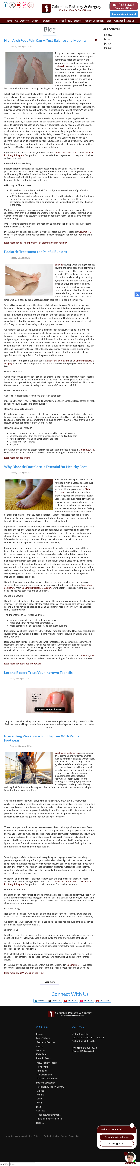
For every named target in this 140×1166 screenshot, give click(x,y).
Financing (42, 1070)
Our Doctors (22, 20)
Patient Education (94, 20)
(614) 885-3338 (123, 5)
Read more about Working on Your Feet (24, 972)
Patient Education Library (50, 1086)
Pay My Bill (42, 1066)
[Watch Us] (18, 7)
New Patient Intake (47, 1062)
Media (40, 1094)
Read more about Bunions (17, 457)
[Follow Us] (12, 7)
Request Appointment (123, 14)
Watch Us (72, 1001)
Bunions (59, 264)
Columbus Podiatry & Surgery (36, 587)
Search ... (4, 1163)
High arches (61, 66)
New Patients (74, 20)
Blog (109, 20)
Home (9, 20)
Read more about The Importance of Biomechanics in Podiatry (36, 242)
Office (35, 20)
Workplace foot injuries (67, 752)
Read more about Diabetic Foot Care (22, 663)
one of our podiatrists (66, 152)
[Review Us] (31, 7)
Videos (40, 1090)
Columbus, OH (85, 231)
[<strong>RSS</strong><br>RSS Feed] (96, 39)
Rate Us (130, 20)
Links (39, 1098)
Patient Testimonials (48, 1078)
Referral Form (44, 1074)
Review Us (104, 1001)
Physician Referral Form (49, 1118)
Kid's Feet (58, 20)
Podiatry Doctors (46, 1042)
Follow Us (56, 1001)
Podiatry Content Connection (66, 1136)
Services (45, 20)
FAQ (39, 1102)
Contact (118, 20)
